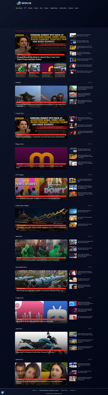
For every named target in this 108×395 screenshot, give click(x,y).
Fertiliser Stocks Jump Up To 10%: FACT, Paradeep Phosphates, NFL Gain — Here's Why (84, 47)
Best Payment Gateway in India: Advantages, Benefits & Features (83, 41)
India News (18, 72)
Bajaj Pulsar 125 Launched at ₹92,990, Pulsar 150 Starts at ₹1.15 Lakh (84, 35)
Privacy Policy (64, 390)
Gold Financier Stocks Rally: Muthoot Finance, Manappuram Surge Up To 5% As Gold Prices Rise (41, 228)
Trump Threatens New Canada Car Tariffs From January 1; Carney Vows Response (84, 65)
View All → (90, 82)
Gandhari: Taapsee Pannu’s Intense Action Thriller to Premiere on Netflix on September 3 (85, 194)
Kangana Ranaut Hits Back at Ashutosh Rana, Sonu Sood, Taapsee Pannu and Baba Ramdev (38, 58)
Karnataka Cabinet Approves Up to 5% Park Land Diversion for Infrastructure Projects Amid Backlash (85, 88)
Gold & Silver (63, 8)
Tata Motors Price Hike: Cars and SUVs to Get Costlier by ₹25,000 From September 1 (85, 341)
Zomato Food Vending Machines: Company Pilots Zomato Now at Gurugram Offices (84, 95)
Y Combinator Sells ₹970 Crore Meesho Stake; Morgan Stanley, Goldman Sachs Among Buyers (47, 76)
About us (35, 390)
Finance (46, 8)
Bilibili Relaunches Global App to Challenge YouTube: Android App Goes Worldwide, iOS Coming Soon (85, 303)
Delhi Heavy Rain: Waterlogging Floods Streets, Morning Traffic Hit (34, 75)
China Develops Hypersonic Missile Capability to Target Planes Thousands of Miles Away (60, 76)
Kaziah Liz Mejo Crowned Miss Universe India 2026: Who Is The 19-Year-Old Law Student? (85, 255)
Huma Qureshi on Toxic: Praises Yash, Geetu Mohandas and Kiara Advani (85, 125)
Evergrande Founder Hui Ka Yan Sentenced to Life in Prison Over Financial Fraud (84, 286)
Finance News (44, 72)
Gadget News (54, 8)
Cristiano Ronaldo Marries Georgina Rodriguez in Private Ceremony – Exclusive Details (85, 378)
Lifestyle (70, 8)
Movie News (19, 8)
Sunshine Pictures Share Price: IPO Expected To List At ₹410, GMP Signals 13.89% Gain (84, 53)
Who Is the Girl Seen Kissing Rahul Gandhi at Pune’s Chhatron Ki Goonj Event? (21, 75)
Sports (77, 8)
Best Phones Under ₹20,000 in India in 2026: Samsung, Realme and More (85, 317)
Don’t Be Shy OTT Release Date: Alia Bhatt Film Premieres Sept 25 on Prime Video (38, 198)
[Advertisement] (54, 19)
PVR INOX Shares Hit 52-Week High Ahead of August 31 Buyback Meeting (84, 59)
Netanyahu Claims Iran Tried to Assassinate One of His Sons (84, 279)
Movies (30, 8)
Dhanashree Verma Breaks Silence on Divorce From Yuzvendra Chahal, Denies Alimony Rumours (39, 382)
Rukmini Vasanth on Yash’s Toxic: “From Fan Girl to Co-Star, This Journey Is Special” (85, 71)
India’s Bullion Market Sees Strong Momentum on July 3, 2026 (84, 211)
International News (58, 72)
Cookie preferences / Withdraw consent (48, 390)
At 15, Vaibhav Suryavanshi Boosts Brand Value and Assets (84, 372)
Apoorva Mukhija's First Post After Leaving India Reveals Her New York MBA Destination (85, 101)
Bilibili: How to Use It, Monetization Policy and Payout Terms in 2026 (34, 321)
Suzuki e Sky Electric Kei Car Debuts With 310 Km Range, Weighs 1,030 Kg (85, 334)
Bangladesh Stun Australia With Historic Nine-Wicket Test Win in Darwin (84, 365)
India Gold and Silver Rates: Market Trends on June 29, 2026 (85, 225)
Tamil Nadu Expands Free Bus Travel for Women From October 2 (85, 249)
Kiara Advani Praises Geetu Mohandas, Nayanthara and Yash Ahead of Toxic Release (85, 132)
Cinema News (19, 54)
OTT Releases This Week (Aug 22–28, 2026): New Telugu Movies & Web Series (85, 180)
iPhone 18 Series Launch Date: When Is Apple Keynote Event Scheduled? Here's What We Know (85, 310)
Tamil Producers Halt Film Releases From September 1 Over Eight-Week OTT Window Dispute (85, 187)
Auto (41, 8)
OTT (25, 8)
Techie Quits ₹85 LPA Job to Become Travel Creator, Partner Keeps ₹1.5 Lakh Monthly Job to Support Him (41, 105)
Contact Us (72, 390)
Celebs (36, 8)
